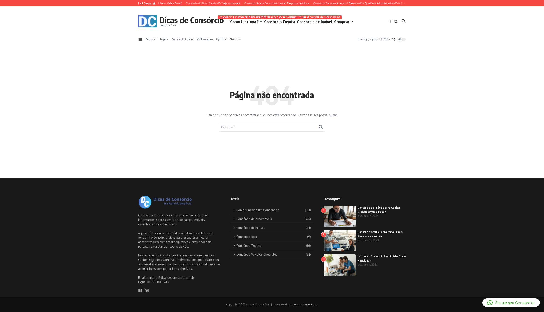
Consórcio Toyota (279, 21)
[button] (511, 302)
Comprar (342, 21)
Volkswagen (205, 39)
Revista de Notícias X (305, 304)
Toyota (164, 39)
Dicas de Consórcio (191, 20)
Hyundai (221, 39)
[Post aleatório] (393, 39)
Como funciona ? (244, 21)
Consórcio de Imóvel (314, 21)
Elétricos (235, 39)
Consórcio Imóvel (182, 39)
